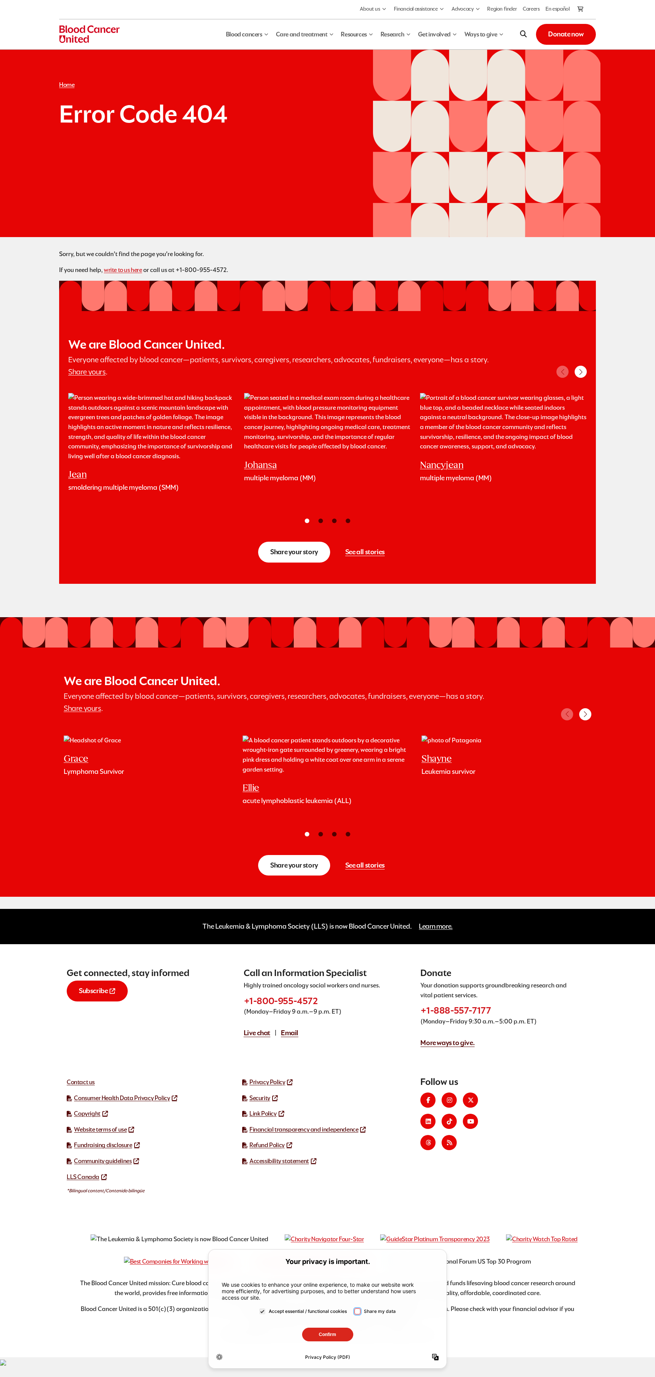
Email (289, 1032)
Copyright (87, 1114)
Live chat (257, 1032)
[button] (581, 372)
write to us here (123, 270)
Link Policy (263, 1114)
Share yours (87, 372)
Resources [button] (354, 34)
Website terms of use (100, 1129)
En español (557, 8)
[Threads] (428, 1142)
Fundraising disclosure (103, 1145)
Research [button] (392, 34)
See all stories (365, 551)
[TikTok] (449, 1121)
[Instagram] (449, 1100)
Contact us (81, 1082)
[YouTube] (470, 1121)
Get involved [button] (434, 34)
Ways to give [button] (480, 34)
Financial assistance (416, 8)
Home (66, 85)
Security (259, 1098)
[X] (470, 1100)
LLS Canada (83, 1177)
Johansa (260, 464)
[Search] (523, 34)
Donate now (566, 34)
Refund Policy (267, 1145)
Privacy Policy (267, 1082)
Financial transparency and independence (303, 1129)
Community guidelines (103, 1161)
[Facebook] (428, 1100)
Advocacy (462, 8)
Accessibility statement (279, 1161)
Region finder (502, 8)
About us (370, 8)
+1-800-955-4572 (281, 1001)
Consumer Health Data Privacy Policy (122, 1098)
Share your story (294, 551)
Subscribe (93, 990)
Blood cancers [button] (244, 34)
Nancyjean (441, 464)
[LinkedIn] (428, 1121)
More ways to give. (447, 1042)
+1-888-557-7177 (455, 1010)
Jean (77, 474)
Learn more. (436, 926)
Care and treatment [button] (302, 34)
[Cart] (580, 9)
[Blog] (449, 1142)
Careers (531, 8)
